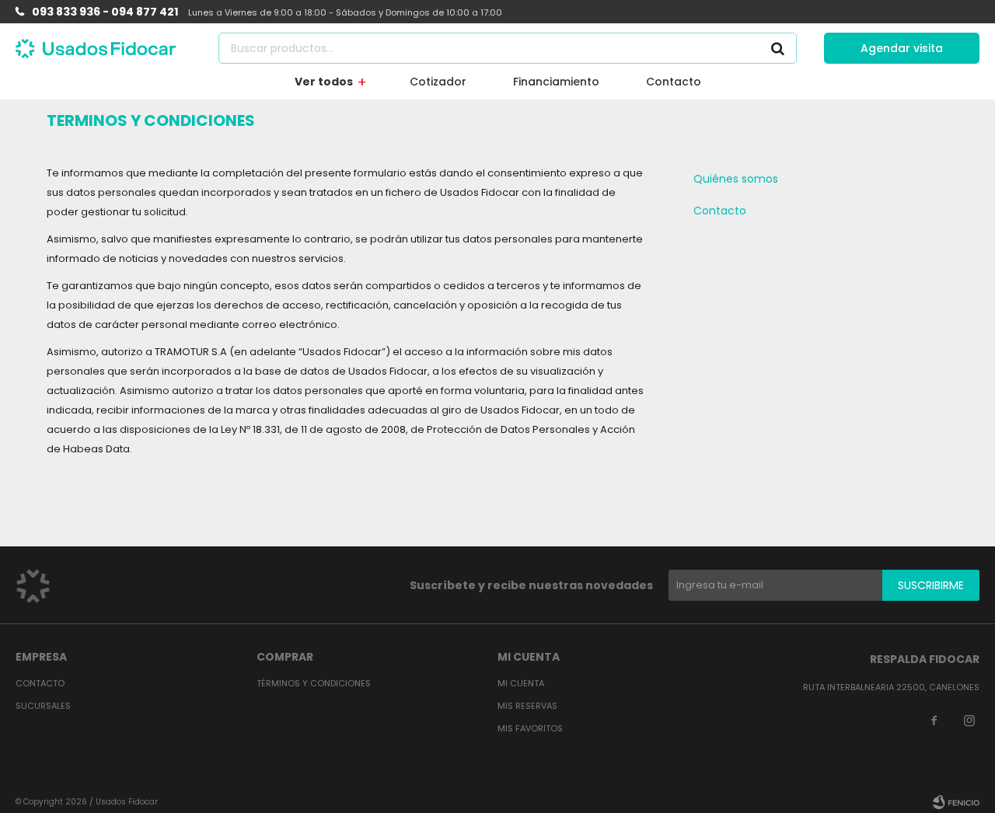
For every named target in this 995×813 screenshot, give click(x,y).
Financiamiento (556, 81)
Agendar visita (902, 48)
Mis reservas (527, 706)
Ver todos (324, 81)
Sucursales (43, 706)
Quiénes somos (735, 179)
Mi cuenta (521, 683)
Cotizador (438, 81)
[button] (777, 48)
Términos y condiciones (314, 683)
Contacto (673, 81)
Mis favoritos (530, 728)
